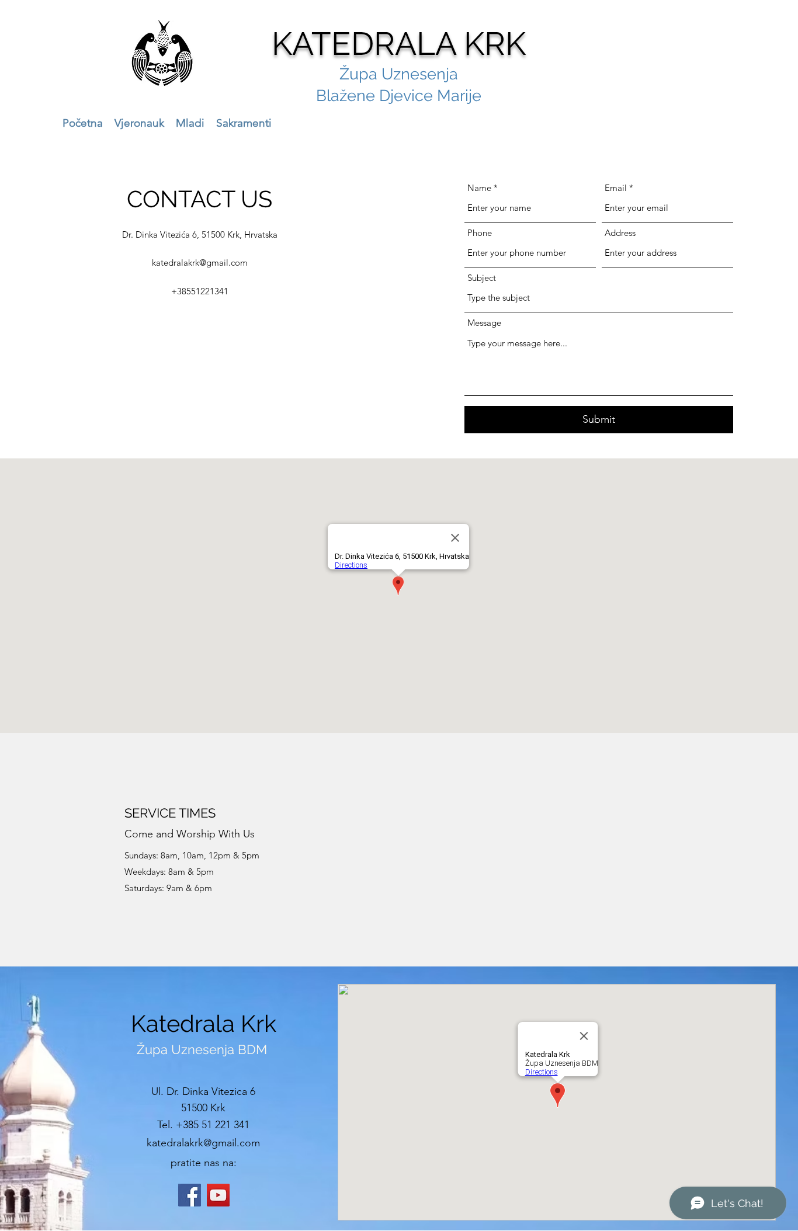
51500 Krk (203, 1107)
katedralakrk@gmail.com (200, 262)
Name (479, 187)
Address (620, 232)
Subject (481, 277)
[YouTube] (218, 1195)
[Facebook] (189, 1195)
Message (484, 322)
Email (616, 187)
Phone (479, 232)
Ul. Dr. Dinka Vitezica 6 (203, 1091)
